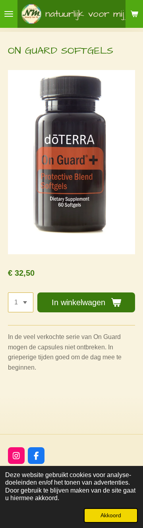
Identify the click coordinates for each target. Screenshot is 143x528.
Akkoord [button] (110, 515)
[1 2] (20, 302)
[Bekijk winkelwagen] (134, 14)
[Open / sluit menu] (8, 14)
